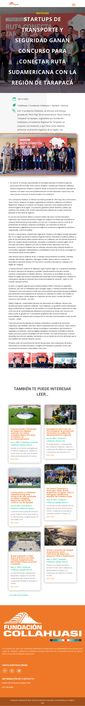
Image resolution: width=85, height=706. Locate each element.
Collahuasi (22, 105)
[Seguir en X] (12, 670)
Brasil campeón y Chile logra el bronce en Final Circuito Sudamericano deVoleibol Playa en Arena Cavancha (24, 560)
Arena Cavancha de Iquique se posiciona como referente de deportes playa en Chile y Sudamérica (60, 553)
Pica (63, 441)
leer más (14, 459)
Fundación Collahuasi (40, 105)
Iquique (55, 105)
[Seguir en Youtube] (19, 670)
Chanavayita (27, 506)
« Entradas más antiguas (18, 595)
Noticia (64, 105)
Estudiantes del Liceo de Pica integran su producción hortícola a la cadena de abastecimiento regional (60, 432)
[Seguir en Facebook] (5, 670)
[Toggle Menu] (73, 5)
